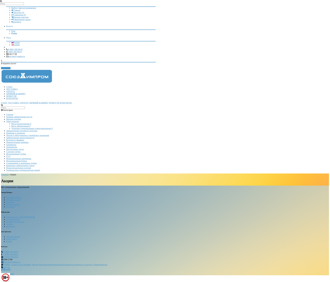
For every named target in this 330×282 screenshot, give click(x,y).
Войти (14, 8)
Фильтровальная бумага (16, 161)
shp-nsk (6, 267)
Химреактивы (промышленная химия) (23, 170)
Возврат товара (13, 204)
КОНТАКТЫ (12, 98)
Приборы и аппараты (15, 133)
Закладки (10, 202)
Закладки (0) (18, 12)
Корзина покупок (21, 17)
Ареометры (11, 145)
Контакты (17, 22)
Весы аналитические (21, 124)
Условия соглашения (15, 222)
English (16, 45)
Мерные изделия (13, 119)
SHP (12, 274)
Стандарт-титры (13, 152)
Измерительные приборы (17, 142)
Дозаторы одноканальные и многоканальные (32, 128)
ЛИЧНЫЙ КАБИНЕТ (16, 94)
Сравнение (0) (19, 15)
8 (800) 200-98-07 (15, 49)
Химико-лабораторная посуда (19, 117)
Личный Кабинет (14, 197)
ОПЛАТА (10, 91)
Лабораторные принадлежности (20, 138)
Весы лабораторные (20, 126)
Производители (13, 237)
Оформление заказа (22, 19)
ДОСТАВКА (12, 89)
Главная (16, 10)
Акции (9, 241)
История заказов (13, 200)
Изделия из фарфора (15, 140)
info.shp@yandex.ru (16, 56)
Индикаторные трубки (16, 154)
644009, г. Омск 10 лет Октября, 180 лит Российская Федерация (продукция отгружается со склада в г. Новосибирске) (55, 265)
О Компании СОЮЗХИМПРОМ (20, 217)
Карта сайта (11, 239)
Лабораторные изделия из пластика (21, 131)
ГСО (8, 156)
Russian (16, 42)
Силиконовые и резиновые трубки (21, 163)
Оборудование (12, 121)
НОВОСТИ (11, 96)
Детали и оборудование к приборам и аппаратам (27, 135)
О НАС (9, 87)
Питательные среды (15, 149)
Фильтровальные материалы (18, 158)
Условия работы (13, 219)
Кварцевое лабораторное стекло (20, 165)
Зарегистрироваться (27, 8)
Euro (13, 31)
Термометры (11, 147)
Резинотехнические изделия (18, 168)
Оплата (9, 224)
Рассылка (10, 207)
